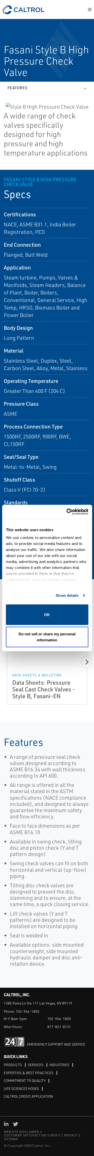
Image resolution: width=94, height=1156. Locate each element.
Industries (59, 1065)
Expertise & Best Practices (28, 1073)
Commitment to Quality (24, 1080)
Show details (67, 595)
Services (35, 1065)
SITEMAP (11, 1139)
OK (47, 614)
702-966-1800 (27, 1011)
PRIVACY (71, 1135)
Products (13, 1065)
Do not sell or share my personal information (47, 637)
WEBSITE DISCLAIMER (21, 1132)
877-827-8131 (59, 1027)
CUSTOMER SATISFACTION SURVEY (32, 1135)
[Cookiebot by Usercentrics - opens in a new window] (67, 512)
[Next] (86, 662)
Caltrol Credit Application (28, 1096)
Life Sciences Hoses (21, 1088)
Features (18, 87)
